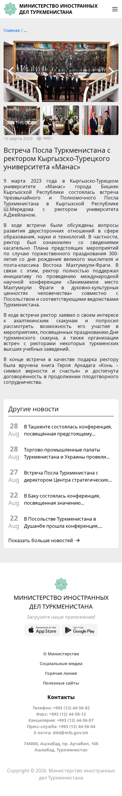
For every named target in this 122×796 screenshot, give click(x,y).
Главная (12, 30)
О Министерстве (61, 654)
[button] (11, 71)
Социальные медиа (61, 663)
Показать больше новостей (40, 540)
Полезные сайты (61, 683)
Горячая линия (61, 673)
